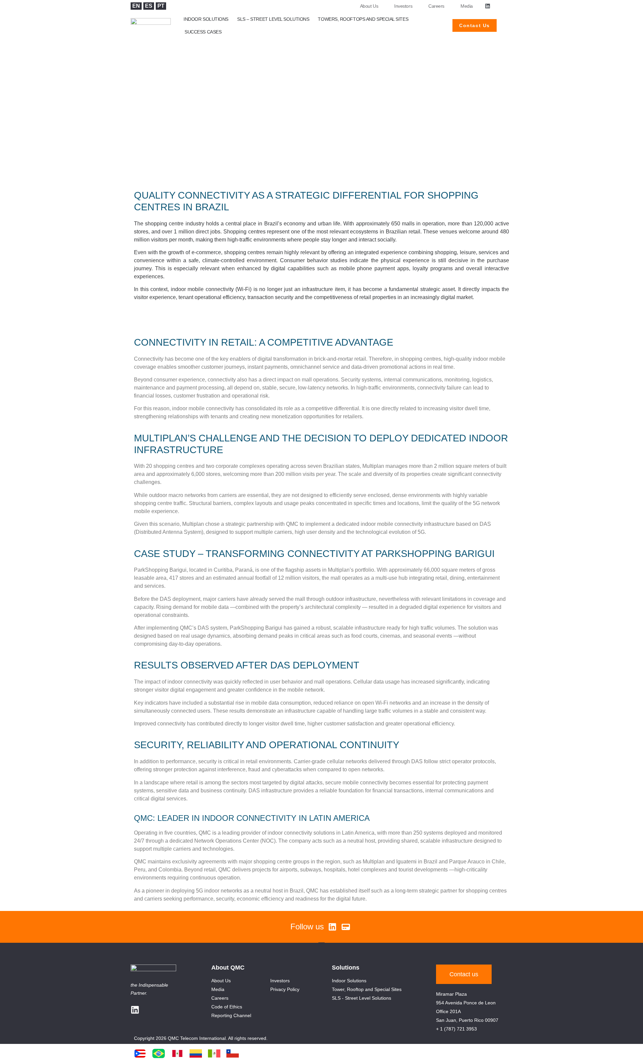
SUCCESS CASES (203, 31)
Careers (436, 6)
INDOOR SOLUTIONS (206, 19)
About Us (369, 6)
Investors (403, 6)
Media (466, 6)
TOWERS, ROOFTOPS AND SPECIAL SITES (363, 19)
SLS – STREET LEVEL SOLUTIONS (273, 19)
